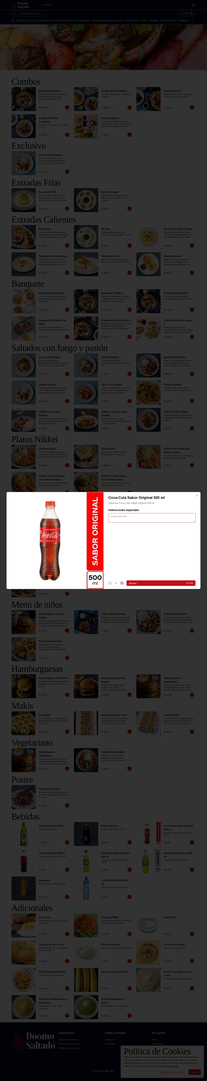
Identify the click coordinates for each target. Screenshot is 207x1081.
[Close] (196, 496)
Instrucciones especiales (123, 510)
